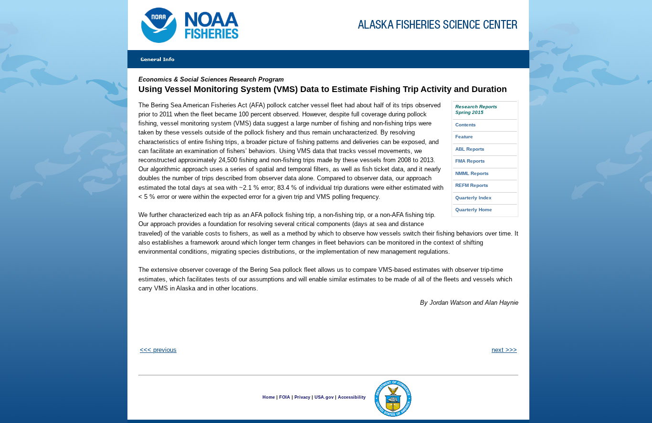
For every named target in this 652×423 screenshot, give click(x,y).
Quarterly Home (473, 209)
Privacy (302, 396)
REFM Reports (471, 185)
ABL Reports (469, 149)
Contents (465, 124)
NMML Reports (472, 173)
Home (269, 396)
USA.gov (324, 396)
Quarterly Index (473, 197)
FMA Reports (470, 161)
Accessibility (352, 396)
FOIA (284, 396)
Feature (464, 136)
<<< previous (158, 349)
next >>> (504, 349)
